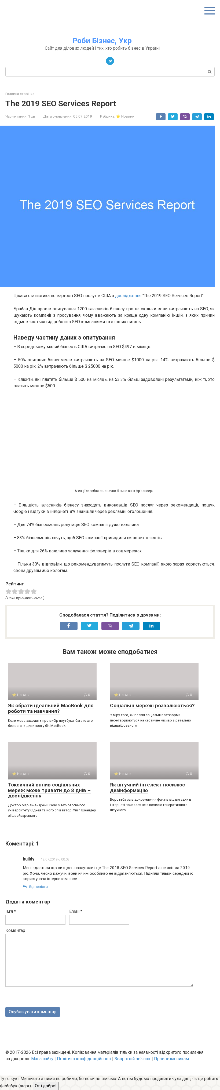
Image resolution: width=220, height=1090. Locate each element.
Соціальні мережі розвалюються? (152, 705)
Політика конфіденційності (84, 1058)
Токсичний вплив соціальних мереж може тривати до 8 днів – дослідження (49, 790)
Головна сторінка (19, 94)
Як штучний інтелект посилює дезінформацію (147, 787)
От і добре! (46, 1085)
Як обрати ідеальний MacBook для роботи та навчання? (51, 708)
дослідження (128, 295)
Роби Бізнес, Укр (102, 40)
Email (75, 911)
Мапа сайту (42, 1058)
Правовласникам (171, 1058)
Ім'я (10, 911)
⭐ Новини (125, 116)
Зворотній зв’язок (133, 1058)
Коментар (15, 930)
